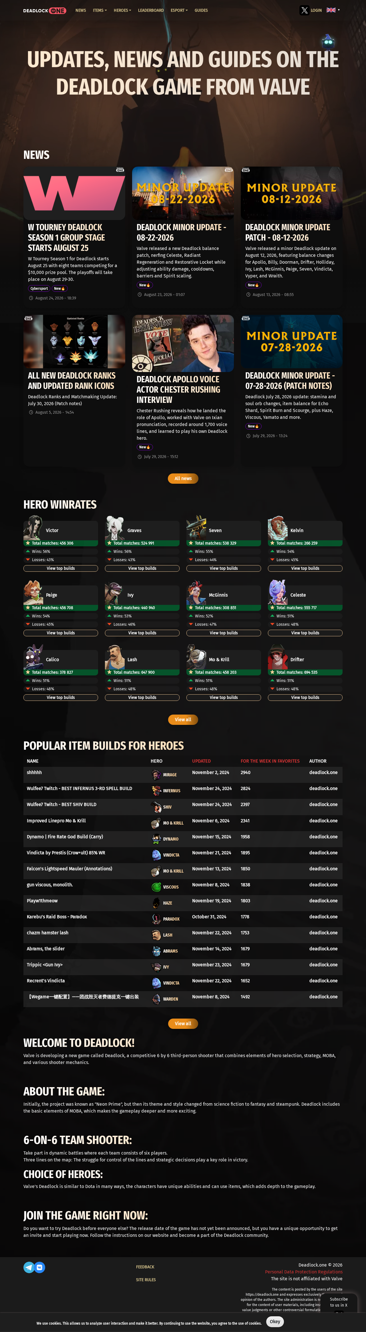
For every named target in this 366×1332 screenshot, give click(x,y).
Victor (52, 530)
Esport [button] (177, 10)
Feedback (145, 1267)
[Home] (44, 10)
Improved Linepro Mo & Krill (56, 820)
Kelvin (297, 530)
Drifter (297, 659)
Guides (201, 10)
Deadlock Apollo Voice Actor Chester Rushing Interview (178, 389)
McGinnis (218, 595)
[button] (333, 10)
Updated (201, 761)
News (80, 10)
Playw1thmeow (42, 900)
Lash (132, 659)
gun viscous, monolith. (50, 884)
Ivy (131, 595)
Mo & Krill (219, 659)
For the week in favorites (270, 761)
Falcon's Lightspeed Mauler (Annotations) (69, 868)
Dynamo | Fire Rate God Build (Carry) (65, 836)
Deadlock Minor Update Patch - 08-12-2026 (287, 232)
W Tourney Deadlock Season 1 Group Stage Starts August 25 (66, 237)
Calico (52, 659)
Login (316, 10)
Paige (51, 595)
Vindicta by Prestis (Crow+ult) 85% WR (66, 852)
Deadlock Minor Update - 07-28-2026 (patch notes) (290, 381)
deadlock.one (323, 772)
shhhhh (34, 772)
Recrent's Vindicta (46, 980)
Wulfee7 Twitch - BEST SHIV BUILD (61, 804)
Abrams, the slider (46, 948)
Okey (275, 1322)
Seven (215, 530)
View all (183, 719)
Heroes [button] (121, 10)
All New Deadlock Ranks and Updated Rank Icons (72, 381)
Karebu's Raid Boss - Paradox (57, 916)
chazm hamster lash (47, 932)
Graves (134, 530)
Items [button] (98, 10)
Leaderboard (151, 10)
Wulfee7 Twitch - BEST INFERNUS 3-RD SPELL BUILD (79, 788)
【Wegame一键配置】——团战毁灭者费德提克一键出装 (83, 996)
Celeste (298, 595)
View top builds (61, 568)
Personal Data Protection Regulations (304, 1272)
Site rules (146, 1279)
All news (183, 478)
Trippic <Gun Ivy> (45, 964)
